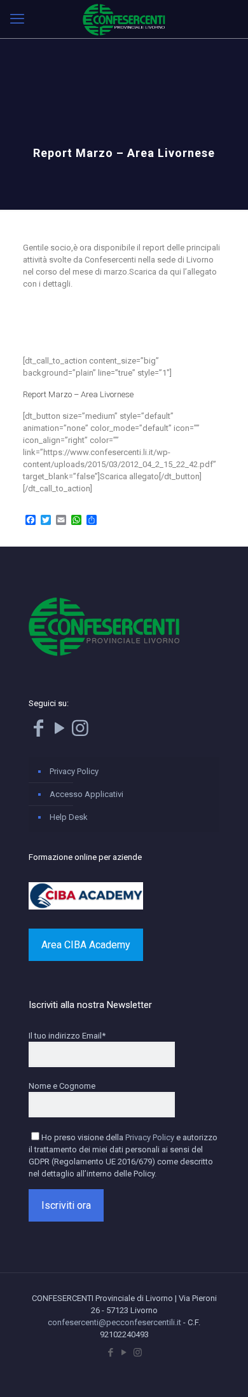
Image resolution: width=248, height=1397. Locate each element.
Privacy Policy (74, 771)
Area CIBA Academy (85, 945)
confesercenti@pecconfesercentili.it (114, 1322)
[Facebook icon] (111, 1352)
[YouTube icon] (124, 1352)
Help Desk (69, 817)
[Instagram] (80, 732)
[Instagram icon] (137, 1352)
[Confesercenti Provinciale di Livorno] (124, 19)
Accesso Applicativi (86, 794)
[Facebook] (38, 732)
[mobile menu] (17, 19)
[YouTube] (59, 732)
